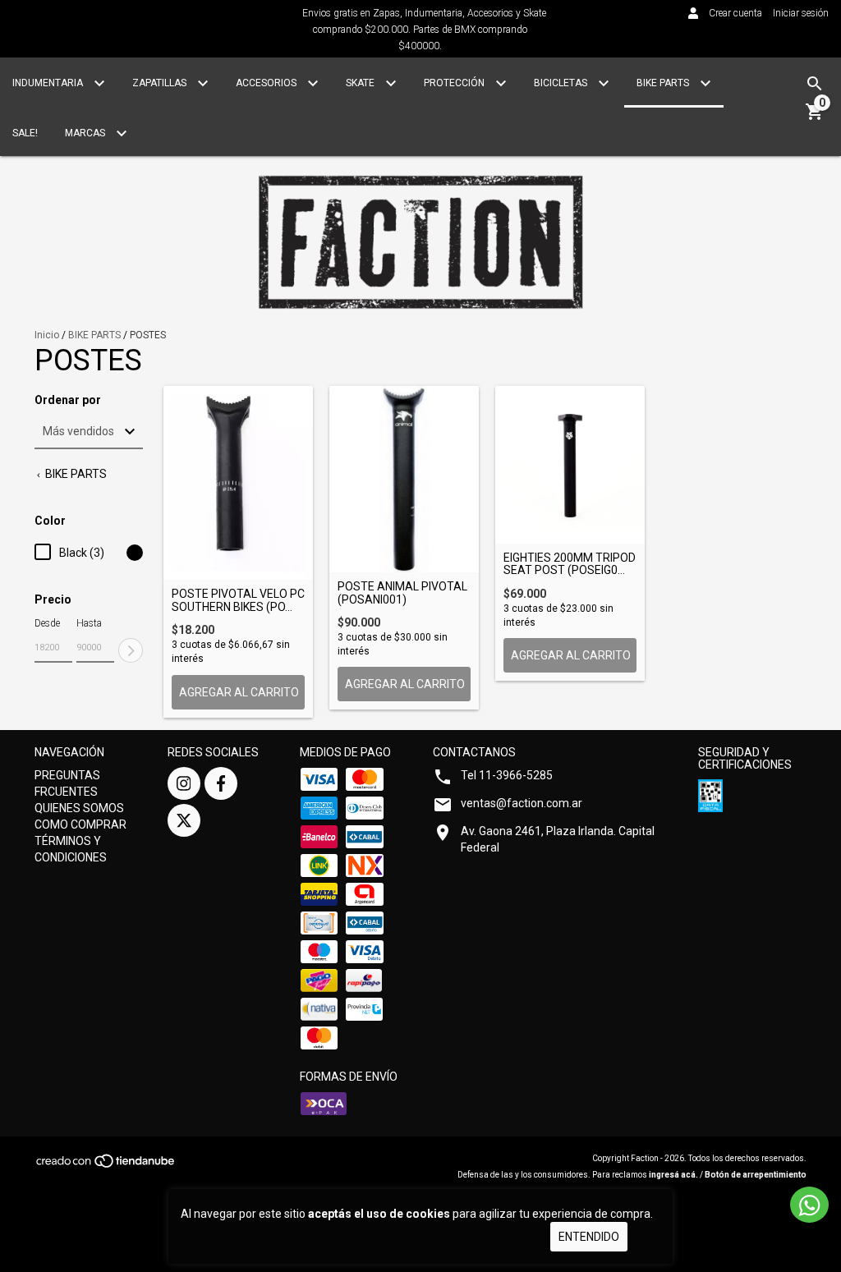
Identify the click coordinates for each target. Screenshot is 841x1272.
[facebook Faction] (221, 783)
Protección (455, 83)
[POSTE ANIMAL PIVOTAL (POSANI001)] (404, 479)
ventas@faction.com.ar (521, 803)
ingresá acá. (673, 1174)
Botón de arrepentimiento (756, 1174)
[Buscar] (815, 84)
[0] (815, 117)
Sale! (25, 133)
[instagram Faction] (184, 783)
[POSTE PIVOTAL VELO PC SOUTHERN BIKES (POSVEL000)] (238, 483)
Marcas (86, 133)
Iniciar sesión (801, 13)
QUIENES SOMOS (79, 808)
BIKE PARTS (94, 335)
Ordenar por (67, 400)
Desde (47, 623)
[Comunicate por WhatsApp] (809, 1205)
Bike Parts (664, 83)
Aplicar (130, 650)
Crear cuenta (735, 13)
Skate (361, 83)
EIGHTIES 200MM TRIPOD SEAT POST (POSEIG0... (569, 564)
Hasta (89, 623)
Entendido (588, 1236)
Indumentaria (48, 83)
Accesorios (267, 83)
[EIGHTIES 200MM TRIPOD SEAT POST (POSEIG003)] (570, 465)
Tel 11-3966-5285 (507, 775)
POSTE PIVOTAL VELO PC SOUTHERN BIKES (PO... (238, 600)
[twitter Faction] (184, 820)
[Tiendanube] (106, 1166)
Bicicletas (562, 83)
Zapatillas (160, 83)
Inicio (46, 335)
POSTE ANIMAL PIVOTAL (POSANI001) (402, 593)
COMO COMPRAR (80, 824)
